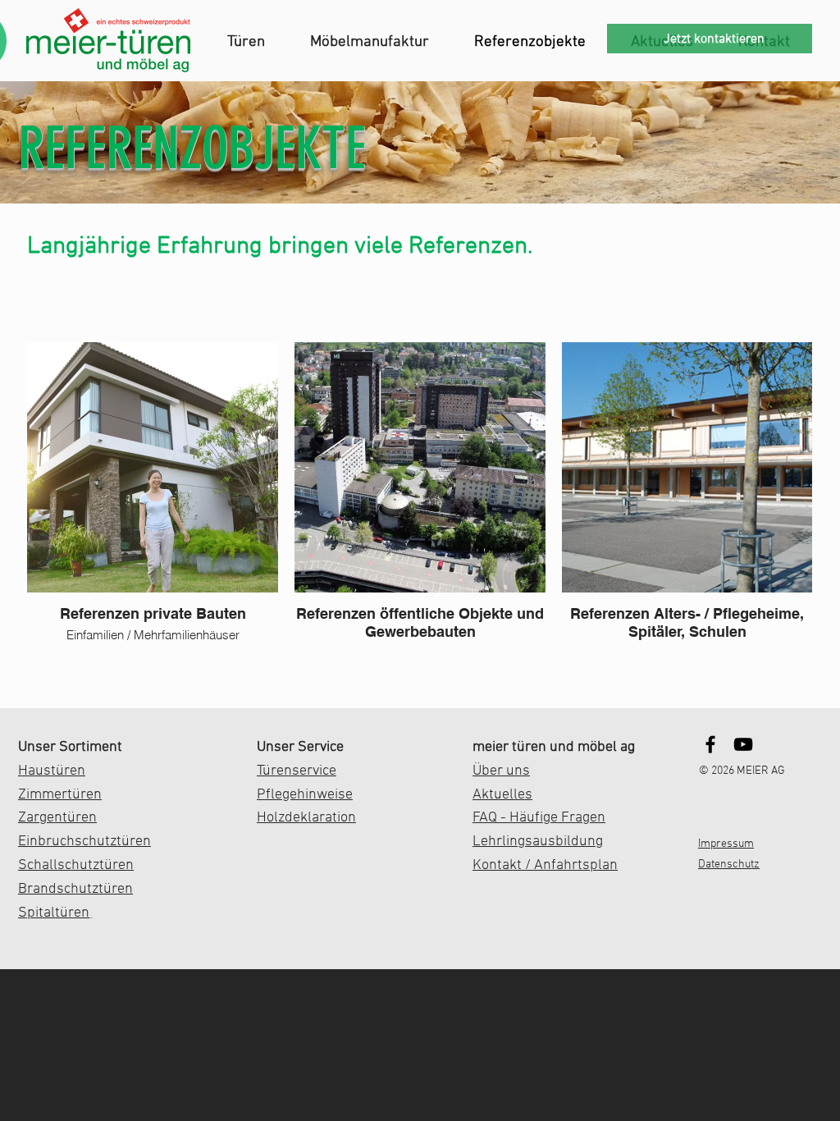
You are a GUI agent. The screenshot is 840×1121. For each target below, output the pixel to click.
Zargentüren (57, 817)
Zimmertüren (60, 794)
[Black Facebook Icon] (710, 744)
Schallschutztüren (76, 865)
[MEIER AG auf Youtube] (743, 744)
